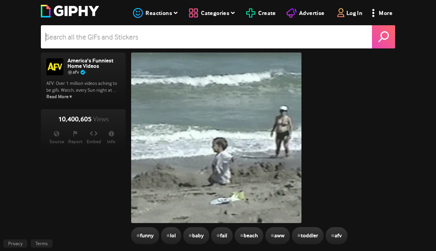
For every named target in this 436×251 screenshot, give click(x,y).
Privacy (15, 243)
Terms (41, 243)
